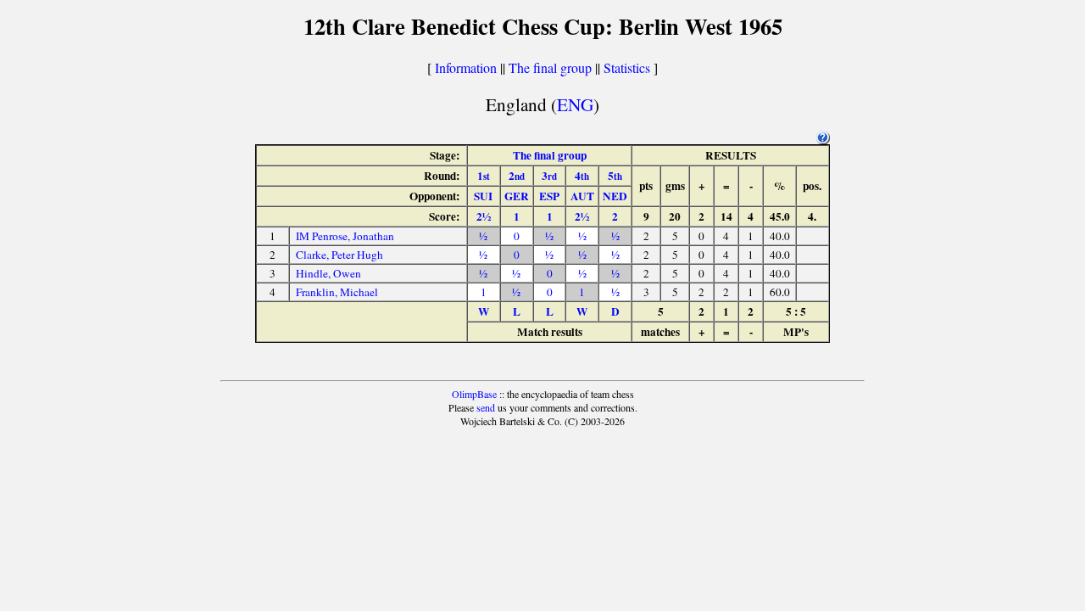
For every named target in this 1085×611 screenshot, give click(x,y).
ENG (575, 104)
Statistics (627, 67)
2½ (483, 216)
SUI (483, 196)
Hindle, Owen (328, 273)
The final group (550, 67)
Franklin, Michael (337, 292)
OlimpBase (474, 394)
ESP (549, 196)
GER (516, 196)
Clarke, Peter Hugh (339, 254)
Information (466, 67)
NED (615, 196)
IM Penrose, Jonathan (345, 236)
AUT (582, 196)
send (485, 407)
